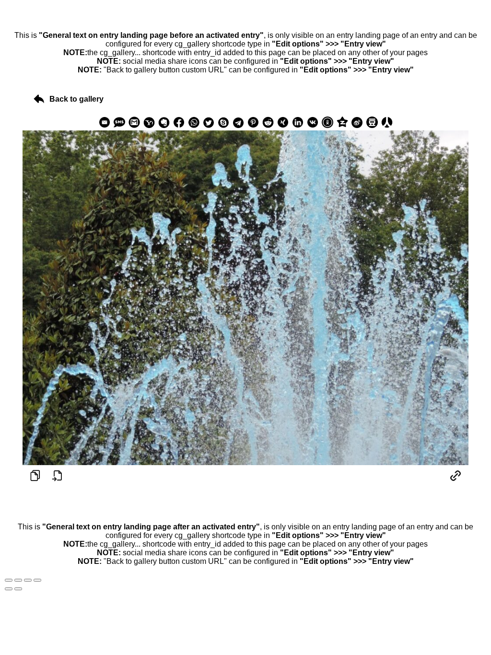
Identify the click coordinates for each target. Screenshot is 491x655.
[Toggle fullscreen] (28, 580)
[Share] (18, 580)
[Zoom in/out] (37, 580)
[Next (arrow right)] (18, 588)
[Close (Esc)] (8, 580)
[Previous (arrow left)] (8, 588)
